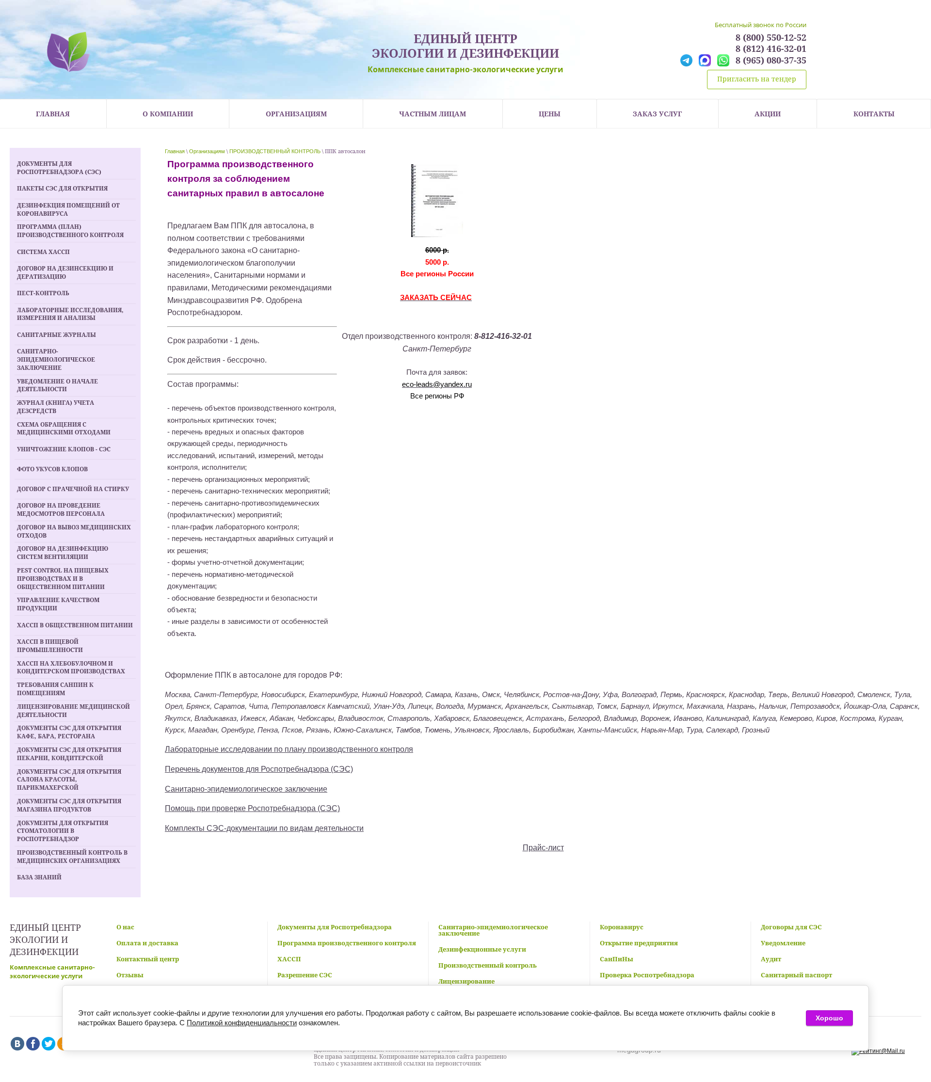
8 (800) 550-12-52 (771, 37)
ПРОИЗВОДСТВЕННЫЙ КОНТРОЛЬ (275, 151)
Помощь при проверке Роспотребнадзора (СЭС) (252, 808)
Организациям (207, 151)
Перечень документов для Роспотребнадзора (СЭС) (259, 769)
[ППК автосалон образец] (437, 200)
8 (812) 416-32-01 (771, 48)
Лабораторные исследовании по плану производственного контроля (289, 749)
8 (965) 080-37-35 (771, 60)
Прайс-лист (543, 847)
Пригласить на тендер (756, 78)
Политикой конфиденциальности (242, 1022)
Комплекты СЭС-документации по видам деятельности (264, 828)
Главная (175, 151)
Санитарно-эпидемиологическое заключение (246, 789)
